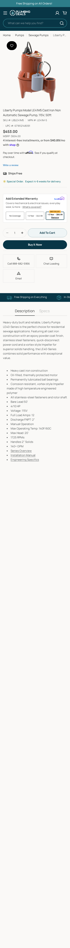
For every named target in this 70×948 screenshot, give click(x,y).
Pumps (19, 35)
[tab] (25, 312)
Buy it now (35, 245)
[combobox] (35, 23)
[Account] (57, 13)
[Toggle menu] (5, 13)
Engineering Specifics (25, 460)
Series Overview (21, 451)
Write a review (10, 165)
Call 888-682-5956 (18, 263)
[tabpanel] (35, 391)
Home (7, 35)
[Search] (62, 23)
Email (18, 278)
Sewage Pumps (39, 35)
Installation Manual (23, 455)
